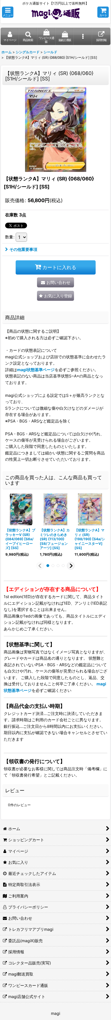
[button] (7, 12)
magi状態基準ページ (36, 369)
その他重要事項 (23, 249)
